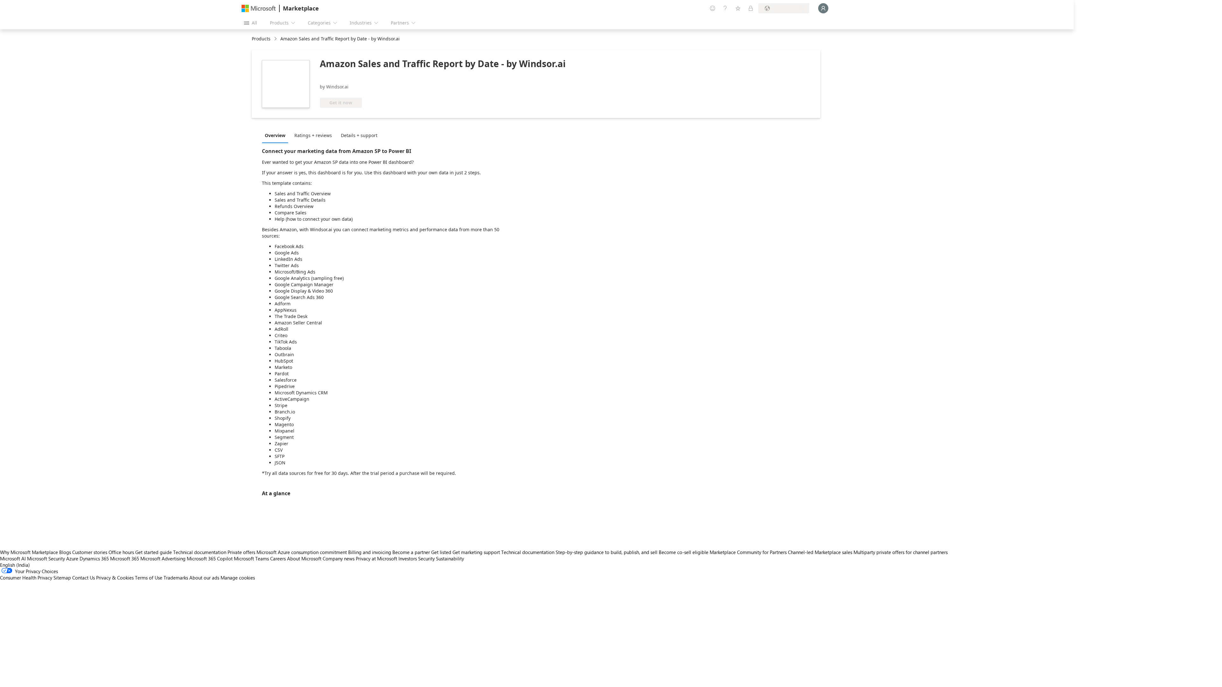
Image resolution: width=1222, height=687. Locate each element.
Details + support (359, 135)
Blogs (65, 552)
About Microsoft (304, 558)
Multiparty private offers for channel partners (900, 552)
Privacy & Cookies (115, 577)
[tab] (276, 135)
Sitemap (62, 577)
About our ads (204, 577)
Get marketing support (476, 552)
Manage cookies (238, 577)
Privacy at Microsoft (376, 558)
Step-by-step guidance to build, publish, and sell (606, 552)
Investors (407, 558)
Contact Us (83, 577)
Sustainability (450, 558)
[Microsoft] (259, 8)
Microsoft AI (13, 558)
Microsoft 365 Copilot (210, 558)
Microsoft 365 (124, 558)
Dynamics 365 (94, 558)
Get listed (441, 552)
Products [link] (261, 39)
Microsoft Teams (251, 558)
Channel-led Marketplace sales (820, 552)
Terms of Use (148, 577)
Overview (275, 135)
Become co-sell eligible (683, 552)
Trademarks (176, 577)
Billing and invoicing (369, 552)
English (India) (15, 565)
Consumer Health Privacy (26, 577)
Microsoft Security (46, 558)
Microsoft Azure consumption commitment (302, 552)
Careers (278, 558)
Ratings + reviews (313, 135)
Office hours (121, 552)
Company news (339, 558)
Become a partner (411, 552)
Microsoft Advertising (163, 558)
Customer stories (89, 552)
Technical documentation (199, 552)
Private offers (241, 552)
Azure (72, 558)
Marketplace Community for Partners (748, 552)
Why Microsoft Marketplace (29, 552)
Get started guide (153, 552)
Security (426, 558)
